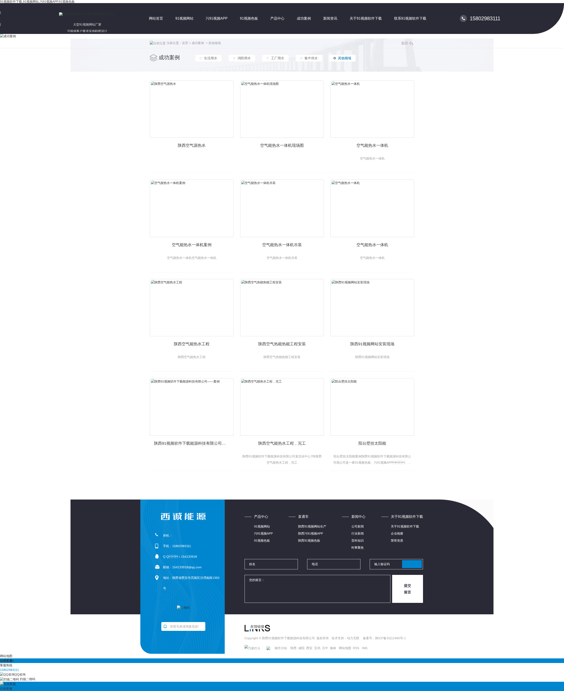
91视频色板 (249, 18)
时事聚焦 (357, 547)
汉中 (325, 648)
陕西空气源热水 (192, 145)
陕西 (293, 648)
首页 (185, 43)
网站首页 (156, 18)
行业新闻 (357, 533)
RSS (356, 648)
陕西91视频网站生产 (312, 526)
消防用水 (244, 58)
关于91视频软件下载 (366, 18)
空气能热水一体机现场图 (282, 145)
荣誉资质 (397, 540)
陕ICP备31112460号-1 (390, 638)
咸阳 (301, 648)
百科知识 (357, 540)
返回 (404, 43)
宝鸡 (317, 648)
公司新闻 (357, 526)
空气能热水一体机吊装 (282, 245)
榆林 (333, 648)
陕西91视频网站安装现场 (372, 344)
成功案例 (304, 18)
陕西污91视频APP (310, 533)
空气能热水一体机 (372, 145)
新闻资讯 (330, 18)
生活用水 (210, 58)
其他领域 (214, 43)
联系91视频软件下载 (410, 18)
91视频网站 (184, 18)
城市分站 (281, 648)
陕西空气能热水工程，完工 (282, 443)
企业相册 (397, 533)
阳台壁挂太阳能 (372, 443)
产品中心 (277, 18)
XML (365, 648)
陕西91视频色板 (309, 540)
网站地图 (345, 648)
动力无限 (353, 638)
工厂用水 (277, 58)
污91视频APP (217, 18)
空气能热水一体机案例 (192, 245)
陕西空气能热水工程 (192, 344)
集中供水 (311, 58)
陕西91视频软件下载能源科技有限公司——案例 (194, 443)
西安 (309, 648)
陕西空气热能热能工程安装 (282, 344)
